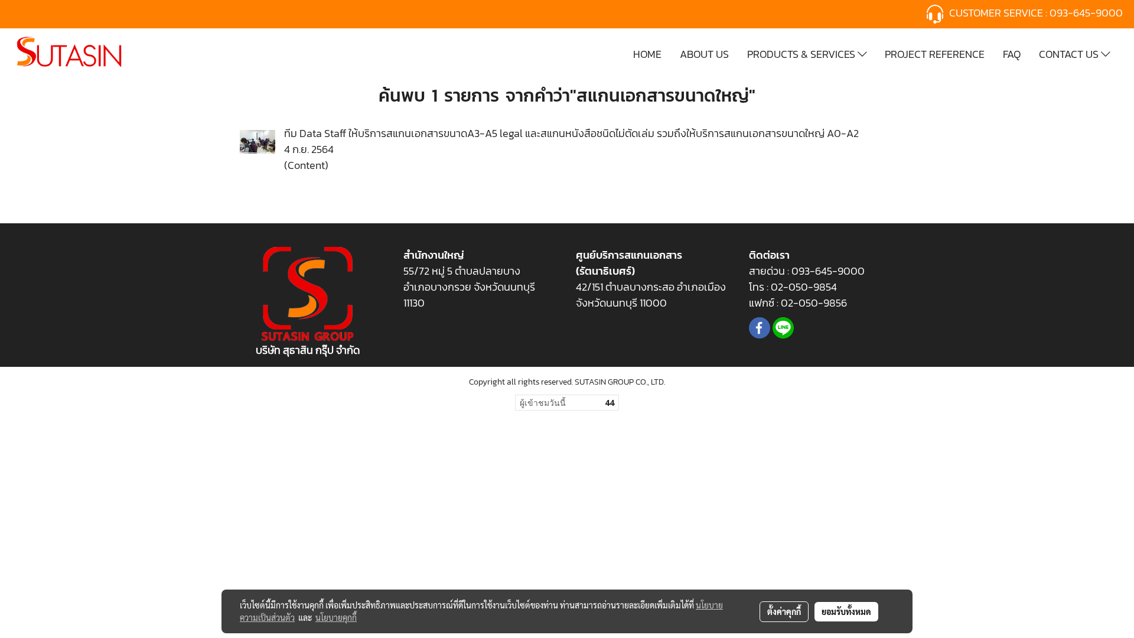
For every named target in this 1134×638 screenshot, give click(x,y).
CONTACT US (1070, 54)
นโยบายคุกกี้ (336, 617)
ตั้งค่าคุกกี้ (784, 611)
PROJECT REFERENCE (935, 54)
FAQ (1012, 54)
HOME (647, 54)
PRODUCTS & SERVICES (802, 54)
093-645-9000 (1087, 13)
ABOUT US (704, 54)
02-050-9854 (805, 287)
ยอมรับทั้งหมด (846, 611)
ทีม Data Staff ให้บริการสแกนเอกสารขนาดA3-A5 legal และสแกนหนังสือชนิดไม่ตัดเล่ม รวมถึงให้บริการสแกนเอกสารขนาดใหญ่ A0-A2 (571, 133)
